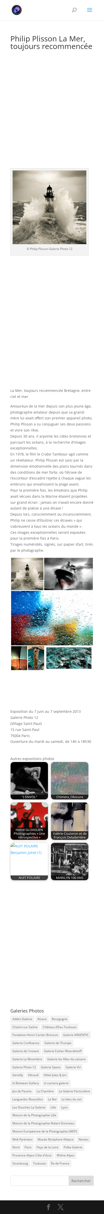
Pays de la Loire (48, 1147)
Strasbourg (20, 1163)
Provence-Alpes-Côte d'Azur (32, 1155)
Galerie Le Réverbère (27, 1059)
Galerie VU (73, 1067)
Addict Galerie (22, 1019)
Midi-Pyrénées (22, 1139)
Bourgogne (59, 1019)
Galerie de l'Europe (57, 1043)
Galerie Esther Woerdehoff (63, 1051)
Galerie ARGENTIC (76, 1035)
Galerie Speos (51, 1067)
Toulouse (39, 1163)
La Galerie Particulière (74, 1091)
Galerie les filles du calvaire (66, 1059)
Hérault (33, 1075)
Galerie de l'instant (25, 1051)
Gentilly (17, 1075)
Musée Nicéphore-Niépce (55, 1139)
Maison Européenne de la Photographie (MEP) (44, 1131)
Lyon (64, 1107)
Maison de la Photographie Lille (34, 1115)
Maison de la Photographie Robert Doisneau (43, 1123)
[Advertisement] (52, 114)
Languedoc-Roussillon (27, 1099)
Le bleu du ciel (72, 1099)
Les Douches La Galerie (28, 1107)
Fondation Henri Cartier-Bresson (35, 1035)
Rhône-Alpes (65, 1155)
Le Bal (52, 1099)
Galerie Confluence (25, 1043)
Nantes (84, 1139)
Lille (53, 1107)
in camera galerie (56, 1083)
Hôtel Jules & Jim (55, 1075)
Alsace (42, 1019)
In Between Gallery (25, 1083)
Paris (28, 1147)
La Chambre (45, 1091)
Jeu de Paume (22, 1091)
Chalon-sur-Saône (25, 1027)
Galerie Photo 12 (24, 1067)
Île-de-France (60, 1163)
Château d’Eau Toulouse (59, 1027)
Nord (15, 1147)
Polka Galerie (73, 1147)
